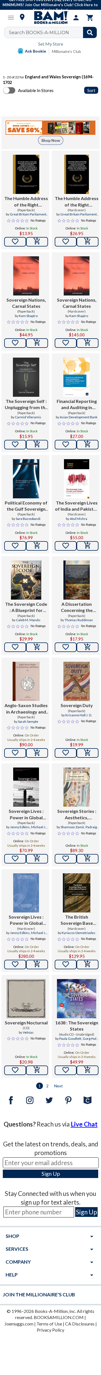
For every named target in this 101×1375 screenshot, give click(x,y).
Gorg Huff (90, 1038)
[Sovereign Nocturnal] (26, 999)
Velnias (28, 1032)
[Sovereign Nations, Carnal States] (26, 276)
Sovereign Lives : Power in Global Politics (26, 814)
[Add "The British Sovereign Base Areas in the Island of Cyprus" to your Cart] (87, 964)
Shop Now (50, 140)
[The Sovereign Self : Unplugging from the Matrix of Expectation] (26, 377)
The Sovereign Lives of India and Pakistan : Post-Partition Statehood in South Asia (76, 506)
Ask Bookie (35, 51)
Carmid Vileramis (28, 417)
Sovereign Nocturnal (26, 1022)
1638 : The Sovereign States (76, 1025)
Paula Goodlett (70, 1038)
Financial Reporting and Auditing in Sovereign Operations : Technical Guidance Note (77, 404)
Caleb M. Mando (28, 620)
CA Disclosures (80, 1323)
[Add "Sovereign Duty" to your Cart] (87, 753)
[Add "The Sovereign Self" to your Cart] (37, 444)
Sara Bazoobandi (28, 519)
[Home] (50, 17)
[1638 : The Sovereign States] (77, 999)
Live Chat (84, 1124)
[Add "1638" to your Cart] (87, 1070)
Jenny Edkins (20, 827)
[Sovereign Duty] (76, 681)
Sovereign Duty (77, 705)
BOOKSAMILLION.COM (59, 1317)
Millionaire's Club (66, 51)
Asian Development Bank (78, 417)
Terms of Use (49, 1323)
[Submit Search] (90, 32)
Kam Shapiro (28, 316)
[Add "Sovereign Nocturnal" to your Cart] (37, 1070)
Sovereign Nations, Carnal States (26, 303)
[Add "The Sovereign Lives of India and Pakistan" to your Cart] (87, 546)
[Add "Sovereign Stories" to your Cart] (87, 859)
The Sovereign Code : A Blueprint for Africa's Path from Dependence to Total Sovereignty (26, 607)
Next (58, 1085)
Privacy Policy (50, 1329)
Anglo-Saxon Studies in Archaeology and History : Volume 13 (26, 709)
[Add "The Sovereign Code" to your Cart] (37, 647)
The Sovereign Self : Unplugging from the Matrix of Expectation (26, 404)
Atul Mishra (78, 519)
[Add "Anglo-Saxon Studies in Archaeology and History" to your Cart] (37, 753)
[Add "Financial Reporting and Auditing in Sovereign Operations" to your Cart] (87, 444)
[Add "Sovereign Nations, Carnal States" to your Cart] (37, 343)
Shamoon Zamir (72, 827)
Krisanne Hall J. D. (78, 715)
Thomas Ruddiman (79, 620)
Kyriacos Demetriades (78, 933)
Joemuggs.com (18, 1323)
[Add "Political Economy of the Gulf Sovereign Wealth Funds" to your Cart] (37, 546)
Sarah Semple (28, 721)
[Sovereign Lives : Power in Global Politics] (26, 787)
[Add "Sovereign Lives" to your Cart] (37, 859)
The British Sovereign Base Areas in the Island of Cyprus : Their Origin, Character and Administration (76, 920)
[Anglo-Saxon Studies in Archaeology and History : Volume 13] (26, 681)
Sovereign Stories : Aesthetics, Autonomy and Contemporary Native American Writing (76, 814)
